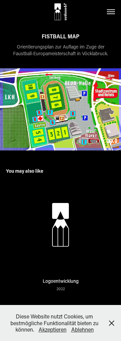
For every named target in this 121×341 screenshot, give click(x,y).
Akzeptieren (53, 329)
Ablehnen (82, 329)
